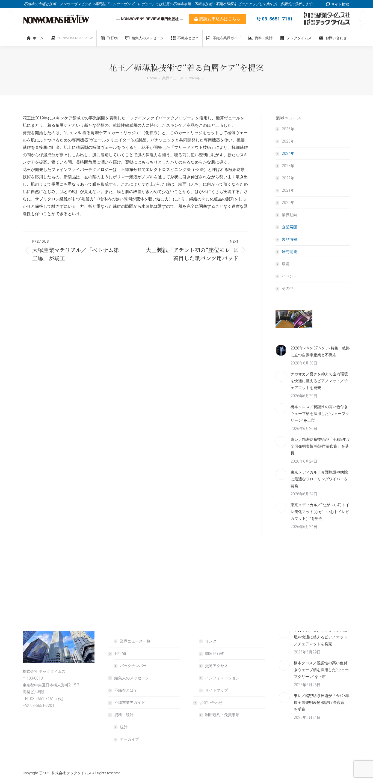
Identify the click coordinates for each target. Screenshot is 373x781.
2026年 (288, 129)
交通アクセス (216, 666)
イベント (289, 276)
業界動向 (289, 215)
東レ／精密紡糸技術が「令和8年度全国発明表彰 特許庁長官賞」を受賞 (320, 446)
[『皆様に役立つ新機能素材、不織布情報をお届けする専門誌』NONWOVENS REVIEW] (285, 319)
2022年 (288, 178)
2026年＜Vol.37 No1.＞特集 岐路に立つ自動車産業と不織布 (320, 351)
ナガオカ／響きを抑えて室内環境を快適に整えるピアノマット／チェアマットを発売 (319, 381)
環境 (285, 264)
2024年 (288, 153)
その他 (287, 288)
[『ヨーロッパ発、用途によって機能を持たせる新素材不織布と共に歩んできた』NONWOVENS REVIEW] (303, 319)
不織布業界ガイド (129, 702)
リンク (211, 641)
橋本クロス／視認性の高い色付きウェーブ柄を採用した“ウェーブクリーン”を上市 (320, 414)
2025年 (288, 141)
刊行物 (120, 653)
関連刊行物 (214, 653)
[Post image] (281, 350)
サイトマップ (216, 690)
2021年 (288, 190)
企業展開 (289, 227)
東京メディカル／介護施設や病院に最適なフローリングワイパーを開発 (319, 479)
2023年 (288, 166)
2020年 (288, 202)
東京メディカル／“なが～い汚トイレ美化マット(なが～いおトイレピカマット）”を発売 (320, 512)
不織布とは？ (125, 690)
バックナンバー (133, 666)
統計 (124, 727)
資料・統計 (124, 715)
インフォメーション (222, 678)
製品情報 (289, 239)
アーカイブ (129, 739)
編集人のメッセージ (131, 678)
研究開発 (289, 251)
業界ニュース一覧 (135, 641)
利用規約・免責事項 (222, 715)
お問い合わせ (211, 702)
